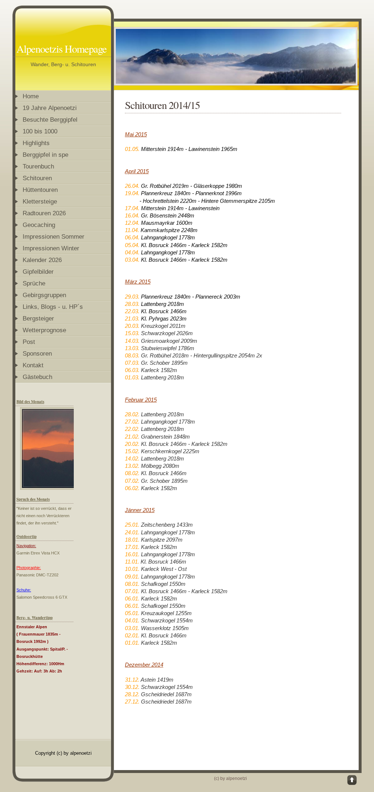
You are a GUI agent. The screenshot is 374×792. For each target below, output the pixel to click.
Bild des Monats (30, 402)
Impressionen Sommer (53, 236)
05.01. (132, 613)
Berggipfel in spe (45, 154)
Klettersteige (40, 201)
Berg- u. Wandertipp (34, 618)
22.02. (132, 429)
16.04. (132, 215)
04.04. (132, 252)
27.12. (132, 701)
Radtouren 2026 (44, 213)
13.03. (132, 348)
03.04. (133, 260)
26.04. (132, 186)
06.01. (132, 598)
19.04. (132, 193)
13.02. (132, 466)
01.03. (132, 377)
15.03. (132, 333)
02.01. (132, 635)
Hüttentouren (40, 189)
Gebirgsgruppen (44, 295)
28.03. (132, 304)
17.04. (132, 208)
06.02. (132, 488)
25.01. (133, 525)
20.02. (132, 444)
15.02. (132, 451)
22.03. (132, 311)
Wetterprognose (44, 330)
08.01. (132, 584)
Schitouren (38, 178)
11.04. (132, 230)
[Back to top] (352, 780)
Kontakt (33, 365)
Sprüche (34, 283)
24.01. (132, 532)
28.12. (132, 694)
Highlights (36, 143)
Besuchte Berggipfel (50, 119)
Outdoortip (26, 536)
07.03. (132, 363)
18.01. (132, 540)
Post (29, 341)
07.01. (132, 591)
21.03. (132, 318)
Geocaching (39, 224)
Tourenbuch (38, 166)
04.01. (132, 620)
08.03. (132, 355)
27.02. (132, 421)
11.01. (132, 561)
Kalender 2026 (42, 260)
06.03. (132, 370)
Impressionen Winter (51, 248)
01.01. (132, 643)
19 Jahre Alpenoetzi (50, 107)
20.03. (132, 326)
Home (31, 96)
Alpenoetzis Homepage (61, 49)
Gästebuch (37, 376)
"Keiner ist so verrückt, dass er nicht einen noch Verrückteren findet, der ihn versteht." (44, 515)
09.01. (132, 576)
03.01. (132, 628)
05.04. (132, 245)
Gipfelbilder (38, 271)
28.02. (132, 414)
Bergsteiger (38, 318)
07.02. (132, 481)
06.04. (132, 237)
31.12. (132, 680)
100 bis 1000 (40, 131)
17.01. (132, 547)
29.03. (132, 296)
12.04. (132, 223)
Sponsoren (37, 353)
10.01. (132, 569)
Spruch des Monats (33, 499)
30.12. (132, 687)
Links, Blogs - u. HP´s (53, 306)
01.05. (132, 149)
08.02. (132, 473)
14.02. (132, 458)
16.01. (132, 554)
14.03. (132, 341)
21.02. (132, 436)
